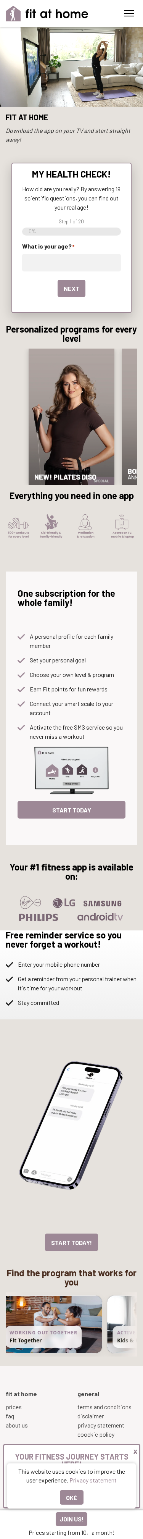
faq (10, 1415)
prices (14, 1406)
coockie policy (95, 1434)
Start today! (71, 1242)
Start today (71, 810)
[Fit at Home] (47, 13)
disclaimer (90, 1415)
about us (17, 1425)
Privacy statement (93, 1480)
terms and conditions (104, 1406)
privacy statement (100, 1425)
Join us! (71, 1519)
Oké (71, 1497)
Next (71, 288)
